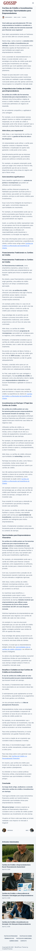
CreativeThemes (7, 949)
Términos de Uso (9, 938)
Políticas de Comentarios (24, 938)
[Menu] (33, 3)
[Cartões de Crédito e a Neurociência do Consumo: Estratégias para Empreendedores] (18, 882)
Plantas (24, 17)
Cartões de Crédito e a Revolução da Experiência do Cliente (17, 246)
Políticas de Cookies (26, 936)
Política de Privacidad (10, 936)
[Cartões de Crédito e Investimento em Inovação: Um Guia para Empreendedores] (18, 910)
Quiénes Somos (14, 940)
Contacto (23, 940)
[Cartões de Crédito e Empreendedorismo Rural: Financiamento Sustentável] (18, 853)
